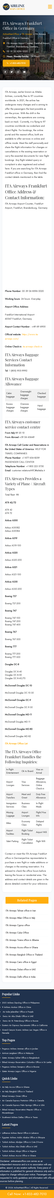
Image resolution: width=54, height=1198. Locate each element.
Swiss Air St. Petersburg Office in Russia (20, 1020)
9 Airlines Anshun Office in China (16, 1007)
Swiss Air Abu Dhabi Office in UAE (18, 1016)
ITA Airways (26, 34)
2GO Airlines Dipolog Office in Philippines (21, 1002)
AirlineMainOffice (11, 34)
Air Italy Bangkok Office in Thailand (17, 1091)
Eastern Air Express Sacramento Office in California (24, 1025)
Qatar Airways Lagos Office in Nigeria (19, 1071)
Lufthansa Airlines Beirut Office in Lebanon (20, 1133)
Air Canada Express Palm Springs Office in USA (23, 1105)
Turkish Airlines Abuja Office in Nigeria (19, 1151)
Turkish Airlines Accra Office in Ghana (19, 1155)
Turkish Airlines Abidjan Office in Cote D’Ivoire (22, 1142)
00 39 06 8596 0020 (17, 51)
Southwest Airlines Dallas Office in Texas (20, 1117)
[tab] (50, 6)
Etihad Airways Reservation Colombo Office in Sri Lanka (26, 1062)
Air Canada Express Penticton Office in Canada (23, 1100)
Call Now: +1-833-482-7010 (27, 1193)
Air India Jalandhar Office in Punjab (18, 1011)
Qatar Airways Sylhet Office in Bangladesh (20, 1057)
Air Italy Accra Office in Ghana (15, 1087)
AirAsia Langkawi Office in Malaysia (18, 1053)
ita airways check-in (32, 346)
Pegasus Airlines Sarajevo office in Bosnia (20, 1066)
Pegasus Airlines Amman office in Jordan (20, 1048)
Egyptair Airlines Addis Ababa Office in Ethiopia (23, 1137)
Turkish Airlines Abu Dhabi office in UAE (19, 1146)
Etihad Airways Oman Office (14, 1096)
